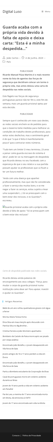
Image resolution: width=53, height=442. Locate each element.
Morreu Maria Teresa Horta (14, 317)
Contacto (16, 435)
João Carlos (13, 58)
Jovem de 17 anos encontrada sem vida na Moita (24, 403)
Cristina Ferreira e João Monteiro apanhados (22, 331)
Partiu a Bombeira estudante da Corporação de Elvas (26, 371)
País (9, 61)
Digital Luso (12, 11)
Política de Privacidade (32, 435)
